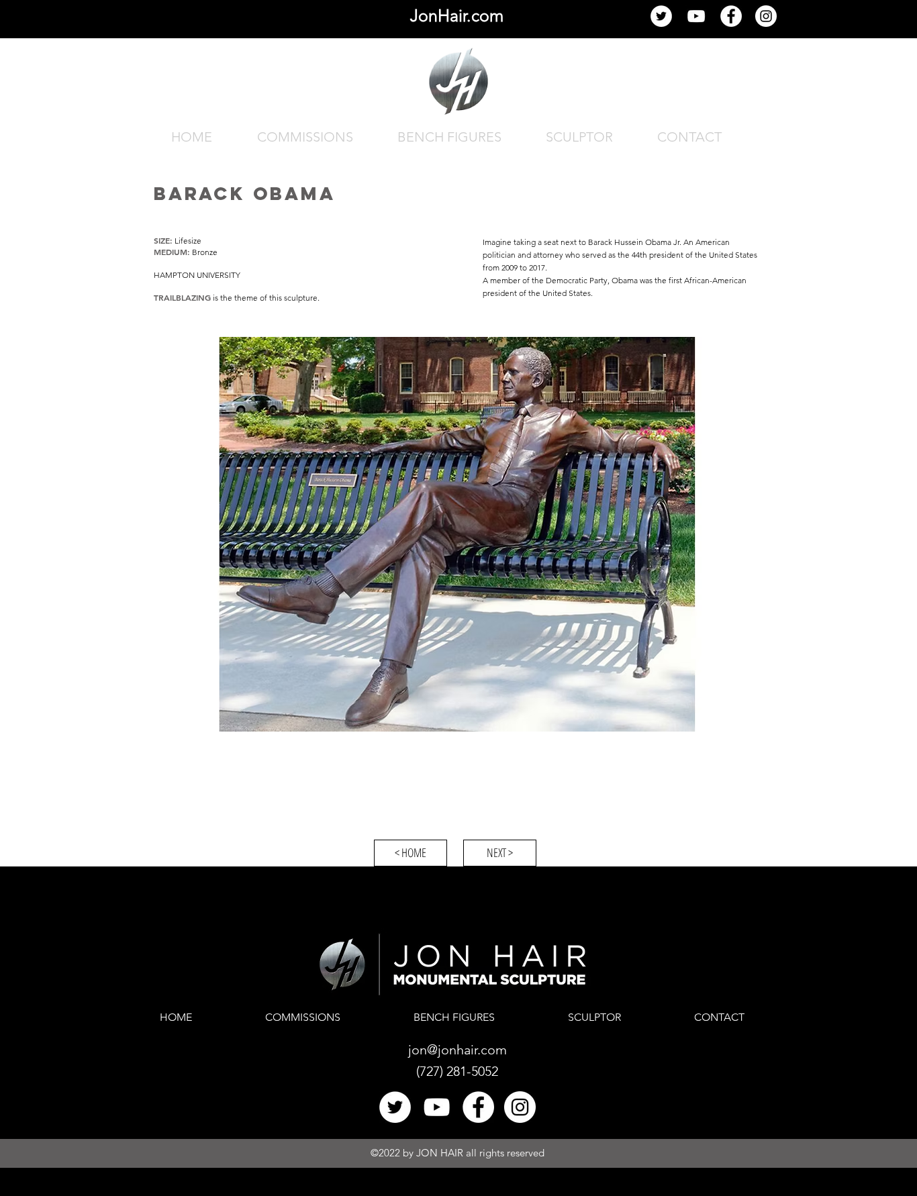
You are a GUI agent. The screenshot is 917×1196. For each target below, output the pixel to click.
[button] (458, 534)
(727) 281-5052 (457, 1071)
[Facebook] (731, 16)
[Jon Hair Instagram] (766, 16)
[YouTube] (696, 16)
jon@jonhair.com (457, 1050)
